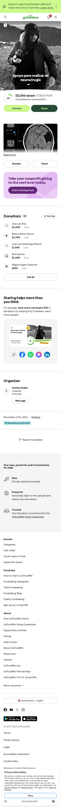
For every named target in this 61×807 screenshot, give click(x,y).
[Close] (56, 6)
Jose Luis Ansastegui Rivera (26, 244)
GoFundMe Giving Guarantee (28, 516)
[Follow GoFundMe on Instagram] (23, 710)
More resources (12, 685)
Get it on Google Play (12, 718)
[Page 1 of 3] (28, 84)
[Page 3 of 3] (33, 84)
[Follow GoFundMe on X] (17, 710)
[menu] (56, 17)
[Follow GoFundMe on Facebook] (5, 710)
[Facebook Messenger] (39, 354)
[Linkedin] (47, 354)
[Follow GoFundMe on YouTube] (11, 710)
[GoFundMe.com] (30, 17)
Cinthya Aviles (20, 387)
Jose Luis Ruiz (19, 223)
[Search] (5, 17)
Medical (35, 417)
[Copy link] (14, 354)
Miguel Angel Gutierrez (24, 264)
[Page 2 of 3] (31, 84)
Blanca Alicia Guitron (23, 234)
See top (51, 216)
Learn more (46, 7)
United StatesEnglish (32, 700)
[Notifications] (49, 17)
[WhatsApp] (30, 354)
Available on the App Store (29, 718)
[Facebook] (22, 354)
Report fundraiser (33, 439)
